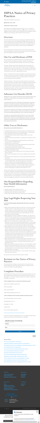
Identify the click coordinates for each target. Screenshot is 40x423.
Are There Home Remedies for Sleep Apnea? (12, 341)
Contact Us (23, 384)
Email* (6, 327)
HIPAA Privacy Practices (9, 385)
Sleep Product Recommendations (11, 389)
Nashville (23, 377)
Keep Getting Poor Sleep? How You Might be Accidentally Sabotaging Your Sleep (19, 345)
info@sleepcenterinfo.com (30, 419)
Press (5, 384)
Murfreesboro (24, 374)
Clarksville (23, 375)
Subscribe (20, 331)
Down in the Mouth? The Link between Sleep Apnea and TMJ (16, 349)
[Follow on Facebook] (5, 408)
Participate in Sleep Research (10, 377)
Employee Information (8, 388)
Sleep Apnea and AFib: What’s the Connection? (13, 352)
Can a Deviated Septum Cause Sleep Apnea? (12, 347)
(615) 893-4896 (28, 1)
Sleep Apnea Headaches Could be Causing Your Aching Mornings (16, 343)
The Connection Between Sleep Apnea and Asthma (14, 350)
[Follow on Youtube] (6, 408)
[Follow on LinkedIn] (8, 408)
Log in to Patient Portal (9, 374)
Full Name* (7, 323)
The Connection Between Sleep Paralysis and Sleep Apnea (15, 354)
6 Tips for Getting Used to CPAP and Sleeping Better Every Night (16, 358)
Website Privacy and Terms (9, 386)
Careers (22, 385)
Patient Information (8, 375)
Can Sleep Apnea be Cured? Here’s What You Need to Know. (15, 360)
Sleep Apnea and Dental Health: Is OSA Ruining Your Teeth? (15, 356)
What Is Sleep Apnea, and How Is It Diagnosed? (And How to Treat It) (17, 361)
